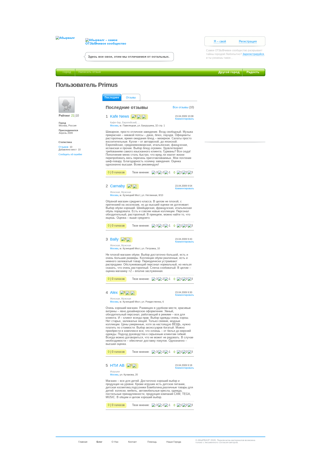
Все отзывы (180, 107)
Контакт (132, 441)
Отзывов (63, 147)
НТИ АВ (117, 365)
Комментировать (184, 118)
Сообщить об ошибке (70, 154)
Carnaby (117, 186)
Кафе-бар (115, 122)
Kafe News (119, 116)
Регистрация (248, 41)
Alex (114, 292)
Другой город (229, 72)
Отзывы (131, 97)
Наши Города (173, 441)
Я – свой (220, 41)
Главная (82, 441)
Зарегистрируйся (253, 54)
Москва (114, 125)
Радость (253, 72)
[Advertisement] (160, 16)
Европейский (129, 122)
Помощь (152, 441)
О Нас (115, 441)
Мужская (126, 192)
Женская (115, 192)
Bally (114, 239)
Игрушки (115, 371)
